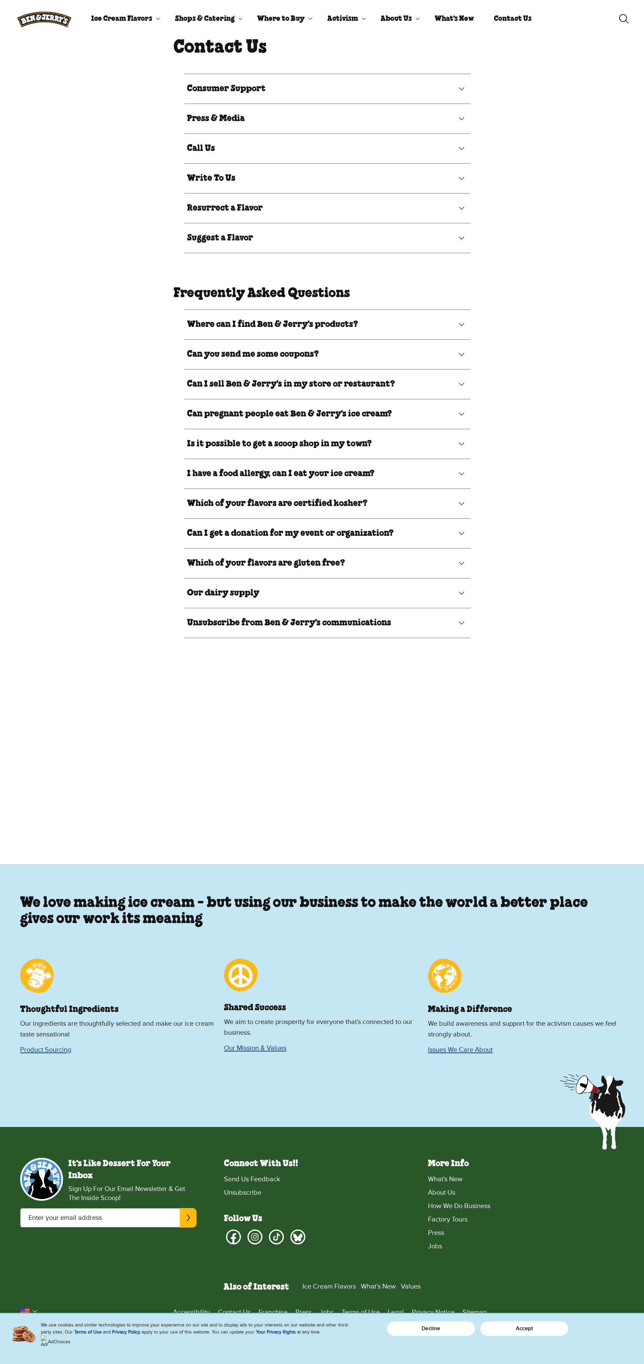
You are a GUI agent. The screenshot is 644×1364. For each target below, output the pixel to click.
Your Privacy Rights (276, 1332)
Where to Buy (281, 18)
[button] (29, 1311)
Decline (431, 1328)
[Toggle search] (623, 18)
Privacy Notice (433, 1312)
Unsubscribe (242, 1193)
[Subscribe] (188, 1218)
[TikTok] (276, 1237)
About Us (396, 18)
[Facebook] (233, 1237)
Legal (396, 1312)
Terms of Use (361, 1312)
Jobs (435, 1246)
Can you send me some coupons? (253, 354)
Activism (342, 18)
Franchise (273, 1312)
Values (411, 1287)
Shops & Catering (205, 18)
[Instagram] (255, 1237)
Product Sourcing (45, 1050)
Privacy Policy (126, 1332)
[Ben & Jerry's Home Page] (44, 19)
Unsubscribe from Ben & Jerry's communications (289, 623)
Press (436, 1233)
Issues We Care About (460, 1050)
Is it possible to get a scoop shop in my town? (279, 444)
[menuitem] (123, 19)
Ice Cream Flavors (121, 18)
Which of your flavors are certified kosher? (277, 504)
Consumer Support (226, 89)
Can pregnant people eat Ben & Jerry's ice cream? (289, 414)
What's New (454, 18)
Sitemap (475, 1312)
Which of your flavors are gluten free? (266, 563)
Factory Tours (448, 1219)
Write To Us (211, 178)
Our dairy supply (223, 593)
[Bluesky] (297, 1237)
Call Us (201, 149)
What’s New (378, 1287)
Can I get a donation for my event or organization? (290, 533)
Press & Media (216, 119)
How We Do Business (459, 1206)
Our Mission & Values (255, 1048)
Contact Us (513, 18)
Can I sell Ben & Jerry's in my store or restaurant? (291, 384)
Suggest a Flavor (220, 238)
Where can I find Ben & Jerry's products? (272, 325)
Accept (524, 1328)
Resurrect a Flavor (225, 208)
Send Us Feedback (252, 1179)
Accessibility (191, 1312)
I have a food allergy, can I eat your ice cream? (281, 474)
